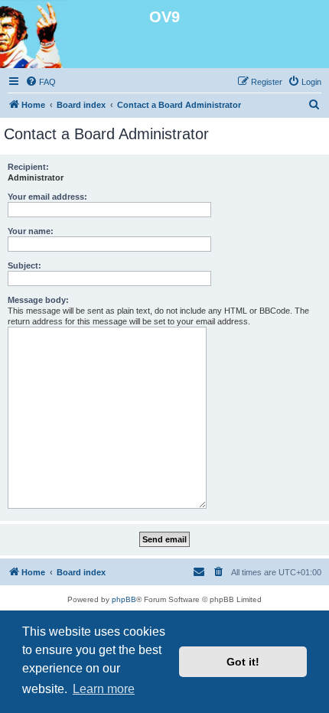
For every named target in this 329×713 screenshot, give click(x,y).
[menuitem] (40, 82)
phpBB (124, 599)
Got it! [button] (242, 662)
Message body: (38, 299)
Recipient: (28, 166)
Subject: (24, 265)
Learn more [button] (104, 688)
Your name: (31, 231)
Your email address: (47, 196)
